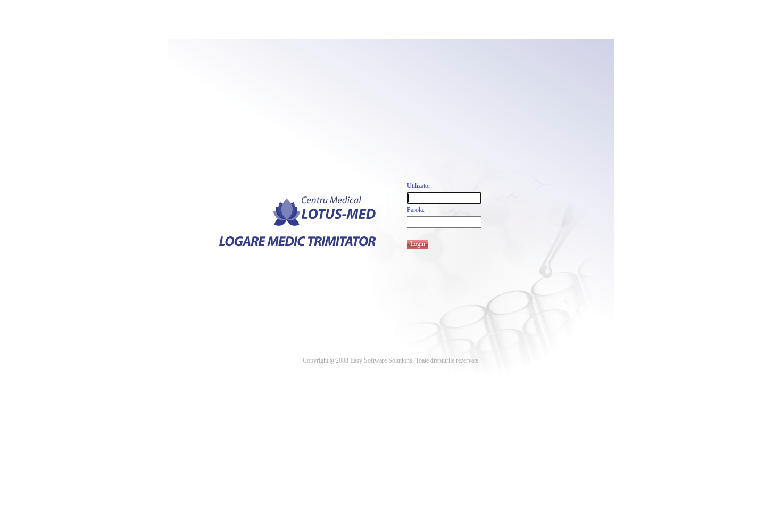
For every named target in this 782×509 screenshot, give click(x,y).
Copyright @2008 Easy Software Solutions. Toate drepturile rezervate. (391, 360)
